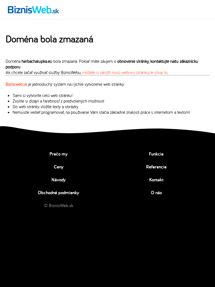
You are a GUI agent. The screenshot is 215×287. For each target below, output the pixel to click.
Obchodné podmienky (58, 192)
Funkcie (156, 154)
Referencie (156, 167)
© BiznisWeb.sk (58, 205)
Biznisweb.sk (16, 84)
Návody (59, 180)
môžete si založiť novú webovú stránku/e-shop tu (125, 72)
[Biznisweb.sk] (33, 9)
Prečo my (59, 154)
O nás (156, 192)
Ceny (59, 167)
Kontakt (156, 180)
